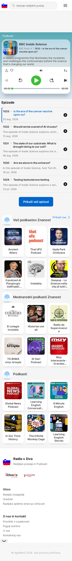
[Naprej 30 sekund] (52, 80)
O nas (6, 530)
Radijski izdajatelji (13, 494)
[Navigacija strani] (65, 5)
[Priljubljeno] (11, 70)
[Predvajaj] (36, 80)
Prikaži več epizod (36, 202)
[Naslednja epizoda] (65, 80)
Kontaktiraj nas (12, 535)
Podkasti (8, 35)
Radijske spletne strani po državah (24, 503)
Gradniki (8, 499)
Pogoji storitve (11, 526)
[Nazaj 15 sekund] (20, 80)
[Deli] (6, 70)
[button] (41, 70)
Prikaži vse (59, 217)
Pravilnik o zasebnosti (16, 521)
